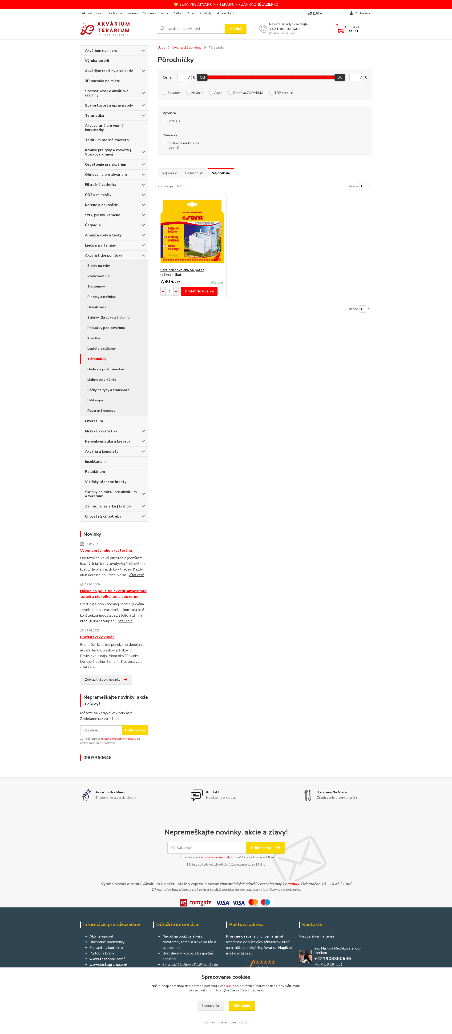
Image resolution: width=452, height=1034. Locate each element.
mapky (293, 883)
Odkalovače (96, 307)
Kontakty (206, 13)
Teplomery (96, 286)
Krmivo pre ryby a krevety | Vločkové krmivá (108, 152)
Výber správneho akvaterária (106, 550)
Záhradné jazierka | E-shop (108, 506)
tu (245, 1022)
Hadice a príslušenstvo (105, 369)
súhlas (231, 986)
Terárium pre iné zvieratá (107, 140)
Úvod (161, 48)
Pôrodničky (97, 359)
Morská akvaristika (101, 431)
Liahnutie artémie (101, 379)
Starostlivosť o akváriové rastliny (107, 93)
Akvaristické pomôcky (103, 255)
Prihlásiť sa (135, 730)
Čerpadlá (93, 225)
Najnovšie (169, 173)
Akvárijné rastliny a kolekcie (109, 70)
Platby (177, 13)
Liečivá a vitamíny (100, 245)
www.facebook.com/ (107, 959)
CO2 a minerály (98, 194)
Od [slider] (202, 77)
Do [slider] (339, 77)
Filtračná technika (100, 184)
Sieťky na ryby (98, 265)
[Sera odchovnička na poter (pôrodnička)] (192, 231)
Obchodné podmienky (123, 13)
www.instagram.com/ (108, 964)
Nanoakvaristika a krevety (107, 441)
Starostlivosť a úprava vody (109, 105)
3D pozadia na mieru (102, 81)
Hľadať (236, 28)
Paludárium (95, 471)
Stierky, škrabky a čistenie (108, 317)
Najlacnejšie (194, 173)
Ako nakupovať (92, 13)
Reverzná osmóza (101, 410)
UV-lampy (95, 400)
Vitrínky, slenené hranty (105, 481)
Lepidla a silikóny (101, 348)
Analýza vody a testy (103, 235)
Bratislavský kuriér (97, 637)
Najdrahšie (221, 173)
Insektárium (95, 461)
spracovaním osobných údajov (118, 739)
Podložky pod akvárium (106, 328)
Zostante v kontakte (106, 947)
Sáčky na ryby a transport (108, 390)
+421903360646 (284, 29)
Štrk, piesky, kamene (102, 215)
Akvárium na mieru (101, 50)
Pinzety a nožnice (101, 297)
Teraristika (94, 115)
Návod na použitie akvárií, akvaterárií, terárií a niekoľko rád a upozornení (113, 593)
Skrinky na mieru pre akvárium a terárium (111, 494)
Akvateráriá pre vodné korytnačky (104, 127)
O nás (191, 13)
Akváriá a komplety (101, 451)
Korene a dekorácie (101, 205)
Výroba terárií (97, 60)
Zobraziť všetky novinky (102, 679)
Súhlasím (242, 1005)
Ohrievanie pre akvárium (106, 174)
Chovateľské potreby (103, 516)
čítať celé (136, 575)
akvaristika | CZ (227, 13)
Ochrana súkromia (155, 13)
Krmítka (93, 338)
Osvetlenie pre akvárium (106, 164)
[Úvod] (116, 28)
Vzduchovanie (98, 276)
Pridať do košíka (199, 291)
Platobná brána (101, 953)
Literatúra (94, 421)
